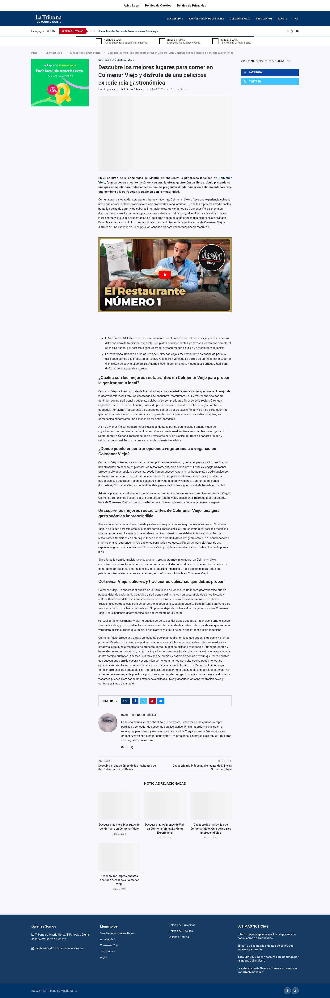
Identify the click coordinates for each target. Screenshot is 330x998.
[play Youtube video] (165, 274)
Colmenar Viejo (240, 18)
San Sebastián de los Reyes (206, 18)
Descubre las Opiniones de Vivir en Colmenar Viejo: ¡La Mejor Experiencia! (165, 828)
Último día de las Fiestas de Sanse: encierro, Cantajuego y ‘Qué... (132, 31)
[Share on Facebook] (135, 701)
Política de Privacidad (191, 5)
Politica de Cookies (158, 5)
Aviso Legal (131, 5)
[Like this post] (126, 701)
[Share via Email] (160, 701)
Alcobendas (175, 18)
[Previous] (90, 31)
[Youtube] (297, 31)
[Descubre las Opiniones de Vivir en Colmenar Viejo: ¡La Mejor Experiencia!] (165, 805)
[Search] (297, 18)
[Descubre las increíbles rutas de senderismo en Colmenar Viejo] (119, 805)
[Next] (94, 31)
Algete (282, 18)
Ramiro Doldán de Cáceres (128, 89)
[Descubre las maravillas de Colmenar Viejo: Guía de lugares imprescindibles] (211, 805)
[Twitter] (292, 31)
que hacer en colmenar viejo (85, 52)
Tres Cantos (264, 18)
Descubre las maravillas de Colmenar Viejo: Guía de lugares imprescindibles (210, 828)
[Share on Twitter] (143, 701)
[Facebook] (288, 31)
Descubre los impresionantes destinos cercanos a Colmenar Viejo (119, 879)
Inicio (34, 52)
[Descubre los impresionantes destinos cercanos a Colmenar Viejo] (119, 857)
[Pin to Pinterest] (152, 701)
